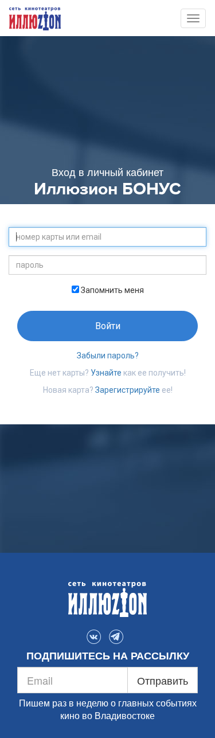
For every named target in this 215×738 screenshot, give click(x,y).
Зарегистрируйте (127, 390)
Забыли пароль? (108, 355)
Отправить (162, 680)
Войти (107, 326)
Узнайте (106, 372)
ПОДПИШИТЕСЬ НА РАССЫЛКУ (107, 656)
